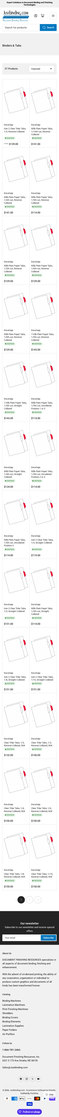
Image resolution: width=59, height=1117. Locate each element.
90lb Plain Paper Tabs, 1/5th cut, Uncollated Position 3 (14, 543)
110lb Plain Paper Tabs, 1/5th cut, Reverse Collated (42, 337)
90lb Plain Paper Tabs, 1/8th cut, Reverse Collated (14, 337)
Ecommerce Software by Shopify (40, 1090)
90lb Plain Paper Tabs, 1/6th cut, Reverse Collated (42, 268)
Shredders (7, 1013)
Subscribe (48, 937)
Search (50, 27)
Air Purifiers (8, 1034)
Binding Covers (10, 1017)
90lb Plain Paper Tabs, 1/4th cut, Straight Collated (14, 474)
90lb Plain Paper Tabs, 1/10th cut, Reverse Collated (42, 131)
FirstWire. (34, 1093)
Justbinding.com (17, 1090)
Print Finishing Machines (15, 1009)
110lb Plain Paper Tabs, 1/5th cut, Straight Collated (15, 406)
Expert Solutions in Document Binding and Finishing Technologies (29, 3)
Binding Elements (11, 1021)
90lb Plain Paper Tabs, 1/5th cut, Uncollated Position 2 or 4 (42, 474)
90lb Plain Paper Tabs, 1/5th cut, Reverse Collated (42, 200)
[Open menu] (53, 15)
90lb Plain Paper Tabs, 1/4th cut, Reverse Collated (14, 200)
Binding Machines (11, 1000)
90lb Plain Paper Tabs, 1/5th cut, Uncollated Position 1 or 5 (42, 406)
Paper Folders (9, 1029)
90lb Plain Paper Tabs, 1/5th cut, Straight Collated (42, 611)
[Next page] (37, 899)
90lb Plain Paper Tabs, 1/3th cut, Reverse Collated (14, 268)
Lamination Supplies (13, 1025)
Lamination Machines (13, 1004)
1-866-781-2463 (11, 1049)
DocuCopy (8, 125)
